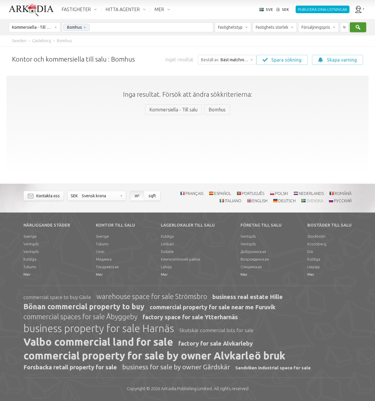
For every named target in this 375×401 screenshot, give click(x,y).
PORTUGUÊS (253, 193)
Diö (310, 251)
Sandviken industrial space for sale (273, 367)
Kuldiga (29, 259)
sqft (152, 195)
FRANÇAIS (194, 193)
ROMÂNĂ (343, 193)
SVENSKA (314, 200)
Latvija (166, 267)
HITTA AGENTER (122, 9)
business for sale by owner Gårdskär (176, 367)
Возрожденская (255, 259)
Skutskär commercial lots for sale (216, 330)
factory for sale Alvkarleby (215, 343)
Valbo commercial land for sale (98, 342)
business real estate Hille (247, 296)
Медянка (104, 259)
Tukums (29, 267)
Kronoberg (316, 244)
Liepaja (313, 267)
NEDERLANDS (311, 193)
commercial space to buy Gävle (57, 297)
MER (159, 9)
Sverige (30, 236)
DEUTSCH (287, 200)
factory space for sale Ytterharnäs (190, 317)
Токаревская (107, 267)
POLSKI (281, 193)
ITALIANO (233, 200)
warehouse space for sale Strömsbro (151, 296)
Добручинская (253, 251)
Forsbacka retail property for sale (70, 367)
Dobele (167, 251)
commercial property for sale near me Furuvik (212, 307)
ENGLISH (259, 200)
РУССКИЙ (343, 200)
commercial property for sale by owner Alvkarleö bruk (154, 355)
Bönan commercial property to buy (83, 307)
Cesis (100, 251)
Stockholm (316, 236)
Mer (26, 274)
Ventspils (31, 244)
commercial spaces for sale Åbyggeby (80, 317)
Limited (186, 388)
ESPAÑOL (222, 193)
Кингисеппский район (180, 259)
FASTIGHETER (76, 9)
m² (137, 195)
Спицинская (251, 267)
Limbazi (167, 244)
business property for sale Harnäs (98, 328)
